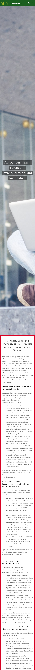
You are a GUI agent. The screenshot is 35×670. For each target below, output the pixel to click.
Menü (32, 3)
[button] (29, 3)
